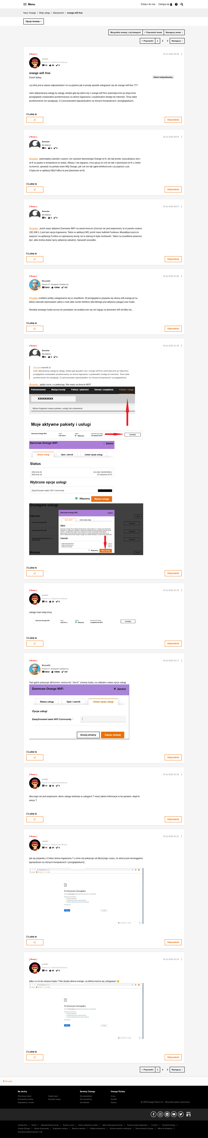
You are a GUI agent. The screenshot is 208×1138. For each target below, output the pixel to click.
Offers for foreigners (165, 1129)
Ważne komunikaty (41, 1129)
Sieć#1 (34, 1125)
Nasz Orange (29, 13)
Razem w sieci (68, 1125)
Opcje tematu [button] (33, 21)
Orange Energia (24, 1129)
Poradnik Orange (168, 1125)
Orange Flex (22, 1125)
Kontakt (114, 1099)
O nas (113, 1096)
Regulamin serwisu (60, 1129)
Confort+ (154, 1125)
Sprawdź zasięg (54, 1099)
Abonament (58, 13)
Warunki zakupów (79, 1129)
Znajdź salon (53, 1096)
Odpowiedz (173, 120)
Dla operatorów (86, 1096)
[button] (181, 54)
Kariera (113, 1103)
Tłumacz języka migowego (137, 1125)
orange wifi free (39, 73)
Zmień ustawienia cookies (88, 1125)
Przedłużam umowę (25, 1099)
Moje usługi (44, 13)
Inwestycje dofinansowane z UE (30, 1132)
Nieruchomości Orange (144, 1129)
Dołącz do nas (148, 4)
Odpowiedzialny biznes (50, 1125)
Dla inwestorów (86, 1099)
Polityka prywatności (97, 1129)
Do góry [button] (8, 1081)
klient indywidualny (163, 77)
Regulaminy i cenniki (26, 1103)
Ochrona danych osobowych (120, 1129)
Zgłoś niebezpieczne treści (112, 1125)
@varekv (33, 159)
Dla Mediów (84, 1103)
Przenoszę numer (24, 1096)
